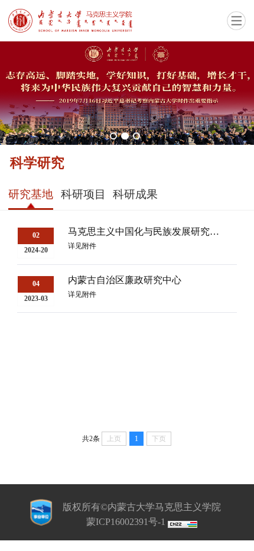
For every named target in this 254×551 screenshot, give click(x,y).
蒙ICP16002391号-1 (125, 521)
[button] (113, 136)
